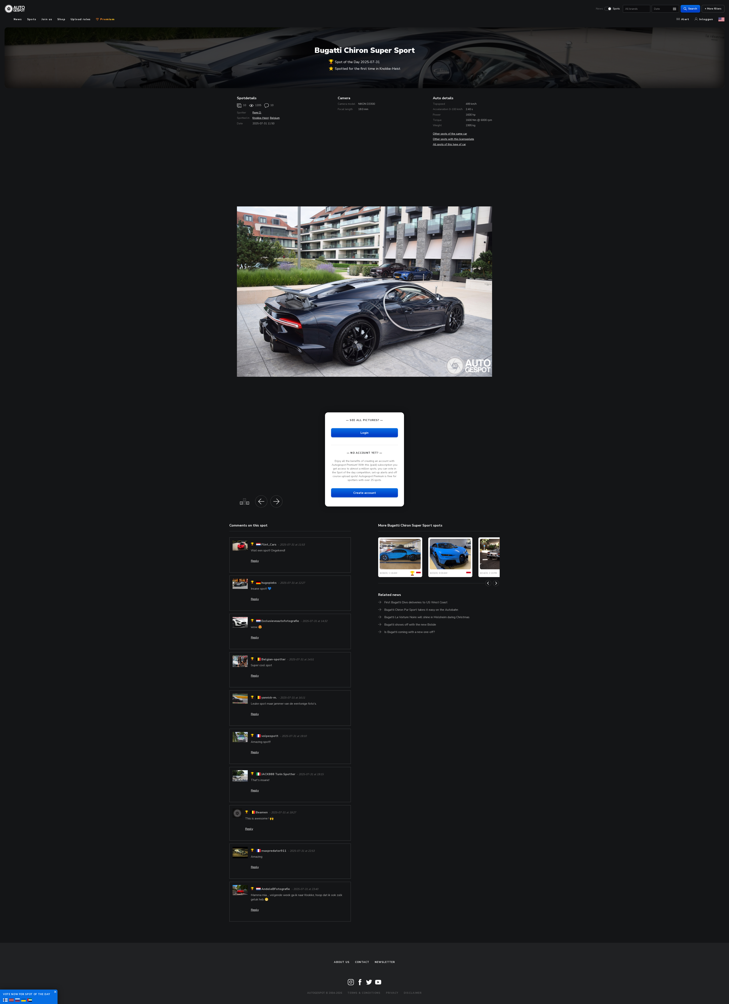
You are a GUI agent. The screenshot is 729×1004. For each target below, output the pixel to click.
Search (692, 8)
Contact (362, 962)
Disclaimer (413, 993)
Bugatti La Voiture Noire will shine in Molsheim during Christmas (426, 617)
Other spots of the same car (450, 134)
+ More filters (713, 8)
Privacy (392, 993)
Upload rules (81, 19)
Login (364, 433)
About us (342, 962)
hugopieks (269, 583)
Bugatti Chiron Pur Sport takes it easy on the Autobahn (421, 610)
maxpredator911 (273, 851)
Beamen (262, 812)
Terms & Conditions (363, 993)
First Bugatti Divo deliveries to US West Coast (415, 602)
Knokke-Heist (260, 118)
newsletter (385, 962)
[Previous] (488, 583)
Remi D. (256, 112)
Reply (255, 561)
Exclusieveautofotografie (280, 621)
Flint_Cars (268, 544)
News (599, 8)
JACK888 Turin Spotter (278, 774)
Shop (61, 19)
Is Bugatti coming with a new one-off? (409, 632)
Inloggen (706, 19)
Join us (47, 19)
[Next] (496, 583)
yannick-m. (269, 698)
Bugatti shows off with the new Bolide (410, 625)
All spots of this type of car (449, 144)
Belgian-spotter (273, 659)
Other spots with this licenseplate (453, 139)
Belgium (275, 118)
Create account (364, 493)
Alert (685, 19)
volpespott (269, 736)
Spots (616, 8)
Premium (106, 19)
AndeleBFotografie (275, 889)
